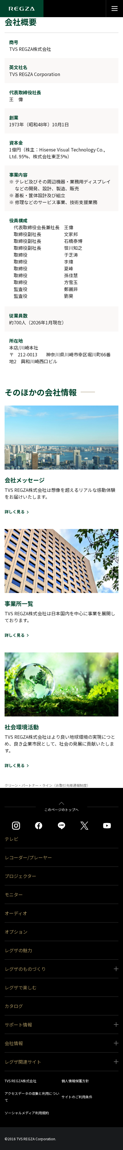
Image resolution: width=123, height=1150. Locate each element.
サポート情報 (18, 1024)
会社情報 (14, 1043)
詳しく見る (15, 511)
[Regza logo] (21, 8)
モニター (14, 894)
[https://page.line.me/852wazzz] (61, 826)
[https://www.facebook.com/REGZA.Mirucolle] (39, 826)
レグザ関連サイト (23, 1061)
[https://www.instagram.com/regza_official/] (16, 826)
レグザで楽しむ (21, 987)
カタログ (14, 1006)
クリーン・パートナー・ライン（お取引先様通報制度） (47, 785)
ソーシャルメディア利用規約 (27, 1112)
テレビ (11, 838)
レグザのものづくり (25, 968)
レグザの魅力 (18, 950)
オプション (16, 931)
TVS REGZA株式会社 (20, 1080)
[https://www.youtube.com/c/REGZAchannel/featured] (107, 826)
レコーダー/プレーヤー (28, 857)
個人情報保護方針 (75, 1080)
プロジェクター (20, 876)
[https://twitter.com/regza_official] (84, 826)
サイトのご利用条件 (76, 1096)
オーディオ (16, 913)
